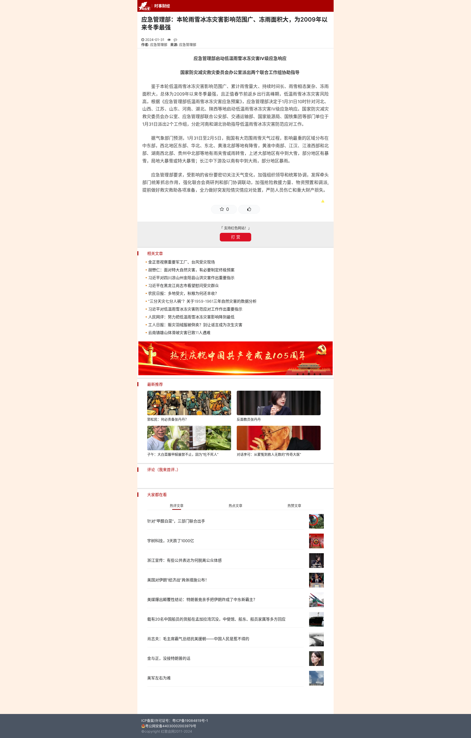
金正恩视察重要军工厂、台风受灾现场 (181, 262)
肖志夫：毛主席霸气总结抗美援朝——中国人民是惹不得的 (198, 638)
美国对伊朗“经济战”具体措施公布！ (178, 579)
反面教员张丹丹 (249, 419)
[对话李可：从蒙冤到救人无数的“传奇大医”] (279, 439)
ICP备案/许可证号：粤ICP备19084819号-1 (174, 720)
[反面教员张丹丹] (279, 404)
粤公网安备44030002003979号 (170, 726)
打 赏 (235, 237)
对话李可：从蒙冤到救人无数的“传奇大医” (269, 454)
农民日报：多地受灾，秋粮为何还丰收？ (183, 293)
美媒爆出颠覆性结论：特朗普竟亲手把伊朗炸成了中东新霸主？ (202, 599)
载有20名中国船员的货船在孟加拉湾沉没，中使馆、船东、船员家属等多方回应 (216, 619)
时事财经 (162, 5)
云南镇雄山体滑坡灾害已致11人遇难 (179, 332)
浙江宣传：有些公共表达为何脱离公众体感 (184, 560)
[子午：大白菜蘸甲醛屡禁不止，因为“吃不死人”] (189, 439)
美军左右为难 (159, 677)
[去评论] (454, 499)
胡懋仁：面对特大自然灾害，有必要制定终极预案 (191, 269)
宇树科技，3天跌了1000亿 (170, 540)
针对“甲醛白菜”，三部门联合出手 (176, 521)
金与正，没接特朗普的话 (168, 658)
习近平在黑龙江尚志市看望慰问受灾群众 (183, 285)
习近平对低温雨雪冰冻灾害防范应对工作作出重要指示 (195, 309)
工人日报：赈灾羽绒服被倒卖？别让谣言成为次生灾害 (195, 324)
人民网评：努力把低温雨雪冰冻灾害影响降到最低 (191, 316)
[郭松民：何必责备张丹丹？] (189, 404)
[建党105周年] (235, 374)
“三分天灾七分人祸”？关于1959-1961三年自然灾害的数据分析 (202, 301)
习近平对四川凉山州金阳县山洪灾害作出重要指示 (191, 277)
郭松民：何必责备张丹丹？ (167, 419)
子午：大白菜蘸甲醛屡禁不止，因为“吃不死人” (182, 454)
